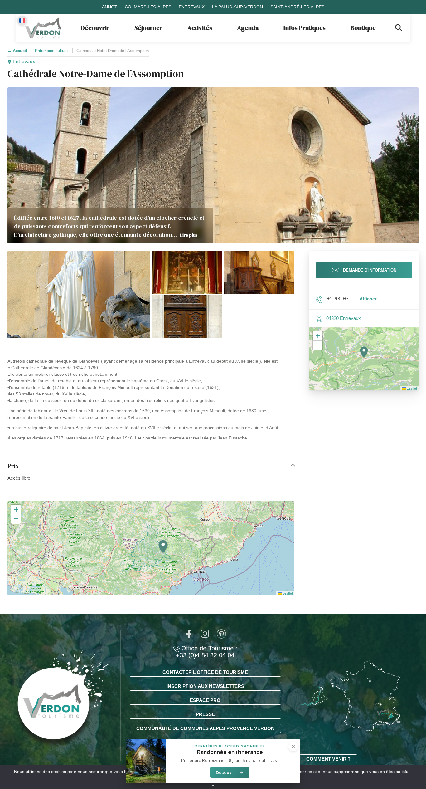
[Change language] (22, 21)
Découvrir (95, 27)
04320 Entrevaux (343, 318)
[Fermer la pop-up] (293, 746)
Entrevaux (192, 6)
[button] (78, 294)
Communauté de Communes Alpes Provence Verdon (205, 728)
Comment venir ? (328, 759)
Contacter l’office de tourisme (205, 672)
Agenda (248, 27)
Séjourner (148, 27)
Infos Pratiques (304, 27)
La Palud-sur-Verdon (237, 6)
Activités (199, 27)
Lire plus (189, 235)
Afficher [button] (368, 298)
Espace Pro (205, 700)
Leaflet (287, 593)
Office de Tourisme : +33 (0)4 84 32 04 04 (206, 651)
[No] (213, 785)
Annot (109, 6)
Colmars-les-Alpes (148, 6)
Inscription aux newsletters (205, 686)
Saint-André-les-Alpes (297, 6)
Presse (205, 714)
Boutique (363, 27)
